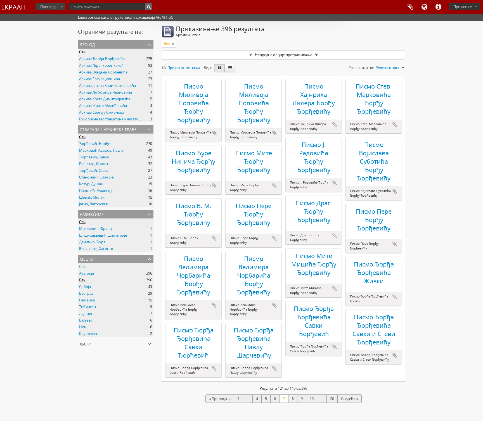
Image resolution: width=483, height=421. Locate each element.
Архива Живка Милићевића (103, 105)
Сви (82, 51)
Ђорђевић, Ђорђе (94, 143)
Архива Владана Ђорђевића (103, 72)
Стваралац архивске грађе (108, 129)
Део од (87, 44)
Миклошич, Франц (95, 228)
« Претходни (220, 398)
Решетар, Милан (93, 163)
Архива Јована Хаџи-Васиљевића (107, 85)
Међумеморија (410, 7)
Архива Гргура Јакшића (99, 78)
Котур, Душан (91, 183)
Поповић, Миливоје (96, 190)
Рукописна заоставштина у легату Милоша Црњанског (127, 119)
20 (332, 398)
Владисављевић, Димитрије (103, 235)
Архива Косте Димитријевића (104, 98)
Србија (85, 286)
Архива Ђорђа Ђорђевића (102, 58)
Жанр (85, 343)
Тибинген (87, 306)
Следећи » (349, 398)
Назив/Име (92, 214)
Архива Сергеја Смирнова (101, 112)
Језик (424, 7)
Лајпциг (86, 313)
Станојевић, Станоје (96, 177)
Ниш (83, 326)
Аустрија (86, 273)
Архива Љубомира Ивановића (105, 92)
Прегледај (48, 6)
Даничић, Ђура (92, 241)
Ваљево (86, 320)
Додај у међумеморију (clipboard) (214, 133)
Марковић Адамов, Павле (101, 150)
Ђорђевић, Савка (94, 157)
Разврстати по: (361, 67)
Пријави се (462, 6)
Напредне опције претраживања (283, 54)
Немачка (87, 300)
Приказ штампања (183, 67)
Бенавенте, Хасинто (96, 248)
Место (86, 258)
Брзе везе (438, 7)
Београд (86, 293)
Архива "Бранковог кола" (101, 65)
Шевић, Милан (92, 197)
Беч (82, 279)
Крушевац (88, 333)
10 (312, 398)
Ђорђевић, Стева (93, 170)
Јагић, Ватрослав (93, 203)
